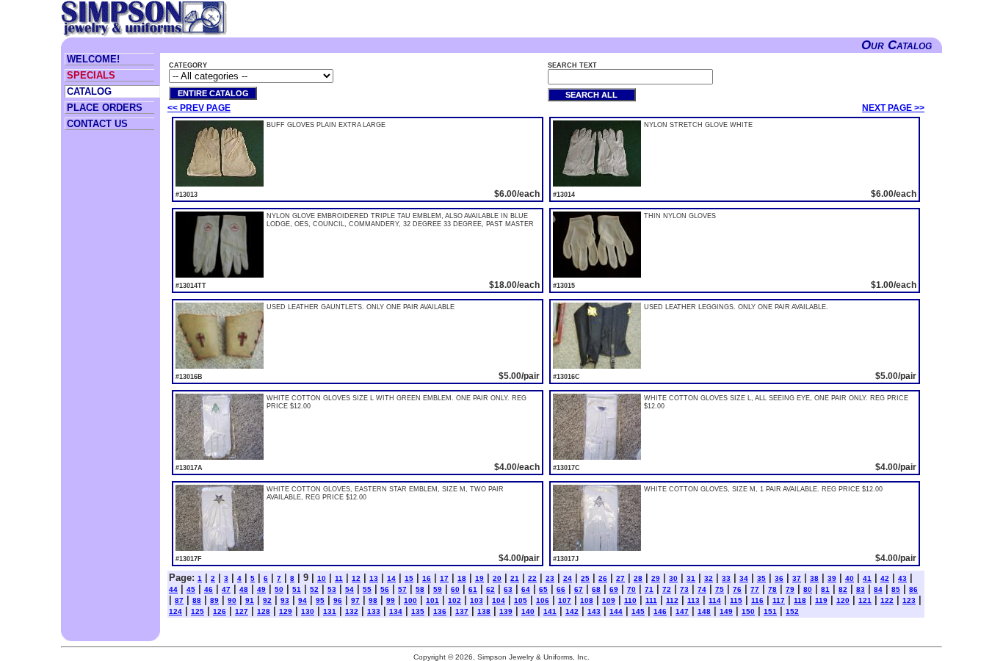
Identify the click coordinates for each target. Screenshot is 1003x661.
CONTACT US (97, 123)
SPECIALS (91, 75)
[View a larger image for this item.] (219, 184)
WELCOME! (93, 59)
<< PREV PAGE (199, 107)
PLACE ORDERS (104, 107)
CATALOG (89, 91)
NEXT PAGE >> (893, 107)
